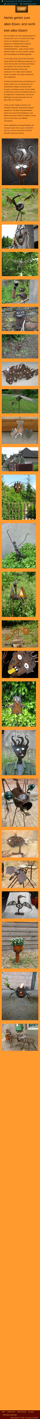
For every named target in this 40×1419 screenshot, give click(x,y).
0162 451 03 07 (12, 4)
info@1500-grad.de (30, 4)
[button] (20, 162)
